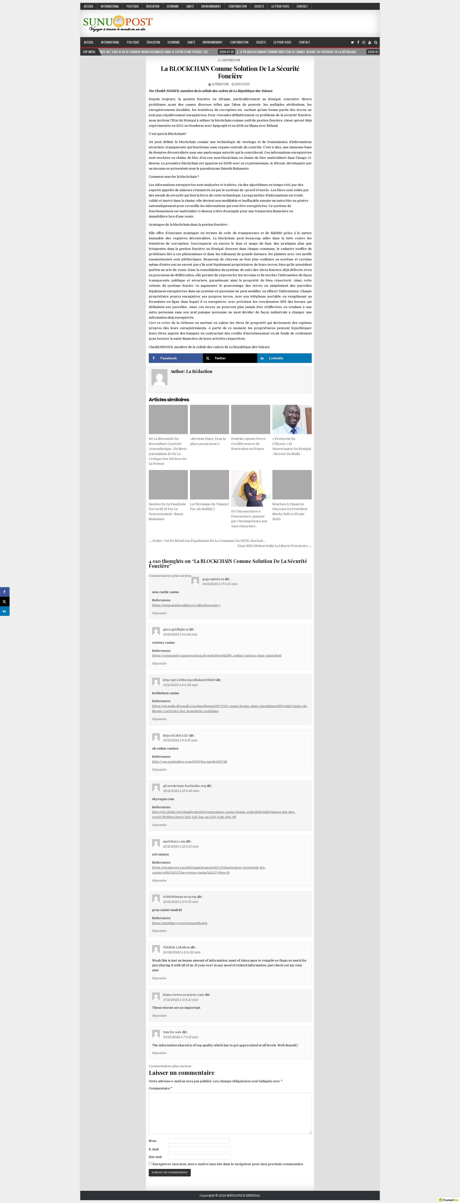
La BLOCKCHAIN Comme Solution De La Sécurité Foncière (230, 72)
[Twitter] (352, 42)
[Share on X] (5, 601)
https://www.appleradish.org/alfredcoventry (186, 605)
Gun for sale (172, 1032)
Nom (152, 1141)
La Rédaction (220, 84)
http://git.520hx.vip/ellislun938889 (189, 680)
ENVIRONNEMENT (211, 6)
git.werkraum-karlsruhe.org (184, 786)
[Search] (375, 42)
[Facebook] (358, 42)
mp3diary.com (174, 841)
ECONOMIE (173, 6)
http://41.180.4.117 (176, 735)
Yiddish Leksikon (176, 947)
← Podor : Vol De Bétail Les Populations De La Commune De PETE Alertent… (207, 541)
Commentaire (160, 1088)
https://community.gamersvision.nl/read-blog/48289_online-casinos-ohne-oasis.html (216, 655)
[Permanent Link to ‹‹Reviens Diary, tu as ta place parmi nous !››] (209, 419)
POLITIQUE (132, 6)
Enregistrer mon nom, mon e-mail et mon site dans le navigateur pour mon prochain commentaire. (228, 1164)
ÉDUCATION (152, 6)
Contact (302, 6)
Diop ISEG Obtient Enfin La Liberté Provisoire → (274, 546)
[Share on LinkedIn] (5, 611)
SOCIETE (259, 6)
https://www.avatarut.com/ (183, 995)
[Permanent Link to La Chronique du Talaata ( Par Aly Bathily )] (209, 484)
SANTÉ (190, 6)
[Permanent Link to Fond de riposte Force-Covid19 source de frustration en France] (250, 419)
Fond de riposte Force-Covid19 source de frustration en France (249, 444)
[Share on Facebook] (5, 592)
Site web (155, 1157)
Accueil (88, 6)
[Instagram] (363, 42)
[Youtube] (369, 42)
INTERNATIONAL (110, 6)
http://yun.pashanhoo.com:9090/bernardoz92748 (189, 761)
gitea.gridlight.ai (176, 629)
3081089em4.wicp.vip (179, 897)
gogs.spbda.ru (213, 579)
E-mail (154, 1149)
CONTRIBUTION (238, 6)
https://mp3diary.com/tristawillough (179, 923)
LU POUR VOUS (280, 6)
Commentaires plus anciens (170, 576)
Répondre (159, 613)
